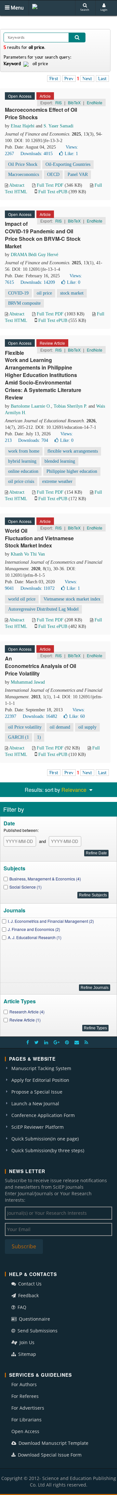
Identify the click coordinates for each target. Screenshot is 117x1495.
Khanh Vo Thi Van (28, 554)
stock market (72, 293)
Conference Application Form (43, 1115)
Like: (71, 153)
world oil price (21, 599)
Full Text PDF (50, 185)
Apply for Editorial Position (40, 1080)
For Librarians (26, 1419)
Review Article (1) (25, 1020)
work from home (23, 451)
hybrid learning (22, 461)
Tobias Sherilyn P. (70, 406)
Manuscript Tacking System (41, 1068)
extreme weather (57, 481)
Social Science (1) (25, 887)
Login (103, 9)
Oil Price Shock (22, 164)
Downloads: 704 (33, 440)
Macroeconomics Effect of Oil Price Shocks (41, 113)
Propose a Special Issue (36, 1092)
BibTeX (74, 102)
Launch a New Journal (35, 1103)
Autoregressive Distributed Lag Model (43, 609)
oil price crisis (21, 481)
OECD (53, 174)
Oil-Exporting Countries (68, 164)
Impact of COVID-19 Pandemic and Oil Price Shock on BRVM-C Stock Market (43, 235)
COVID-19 (18, 293)
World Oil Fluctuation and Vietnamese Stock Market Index (39, 538)
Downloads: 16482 (40, 716)
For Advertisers (27, 1408)
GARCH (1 (18, 737)
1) (39, 737)
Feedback (28, 1295)
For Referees (25, 1396)
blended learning (60, 461)
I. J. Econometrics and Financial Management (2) (51, 921)
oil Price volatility (25, 727)
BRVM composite (24, 303)
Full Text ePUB (52, 191)
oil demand (60, 727)
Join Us (26, 1342)
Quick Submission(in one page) (45, 1139)
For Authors (24, 1384)
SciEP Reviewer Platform (37, 1127)
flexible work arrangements (72, 451)
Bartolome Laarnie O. (31, 406)
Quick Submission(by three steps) (47, 1150)
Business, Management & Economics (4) (45, 878)
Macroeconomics (23, 174)
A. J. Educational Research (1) (34, 937)
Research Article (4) (27, 1011)
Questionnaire (34, 1319)
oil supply (87, 727)
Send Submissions (37, 1331)
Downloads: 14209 (37, 282)
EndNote (94, 102)
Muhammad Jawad (28, 682)
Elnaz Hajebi (22, 125)
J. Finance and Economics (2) (34, 929)
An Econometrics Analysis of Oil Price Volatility (40, 666)
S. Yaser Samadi (58, 125)
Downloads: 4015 (36, 153)
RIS (58, 102)
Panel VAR (78, 174)
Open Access (25, 1431)
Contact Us (29, 1284)
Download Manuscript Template (52, 1443)
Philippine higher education (71, 471)
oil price (44, 293)
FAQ (21, 1307)
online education (23, 471)
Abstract (16, 185)
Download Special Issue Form (49, 1455)
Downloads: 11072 (37, 588)
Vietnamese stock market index (72, 599)
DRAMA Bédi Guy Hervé (34, 254)
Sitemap (26, 1354)
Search (84, 9)
